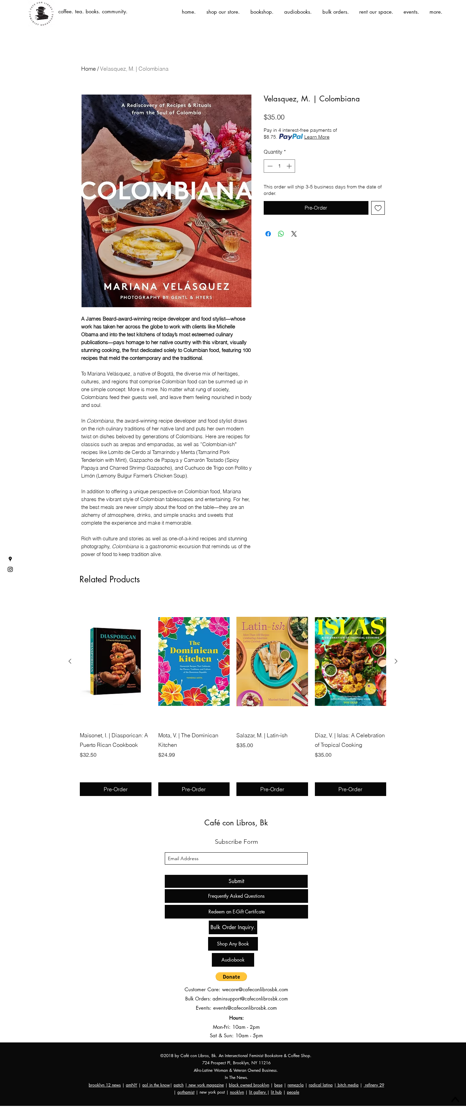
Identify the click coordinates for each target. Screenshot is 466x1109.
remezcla (296, 1085)
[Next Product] (396, 661)
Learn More (317, 137)
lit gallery (258, 1092)
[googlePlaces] (10, 559)
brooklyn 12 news (105, 1085)
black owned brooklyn (249, 1085)
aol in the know (156, 1085)
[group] (233, 697)
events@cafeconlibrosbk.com (245, 1008)
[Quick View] (115, 661)
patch (179, 1085)
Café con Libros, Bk (236, 822)
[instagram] (10, 569)
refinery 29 (374, 1085)
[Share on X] (294, 234)
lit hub (276, 1092)
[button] (231, 976)
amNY (131, 1085)
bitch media (347, 1085)
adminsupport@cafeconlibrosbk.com (250, 998)
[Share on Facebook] (268, 234)
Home (88, 68)
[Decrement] (269, 166)
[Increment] (289, 166)
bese (278, 1085)
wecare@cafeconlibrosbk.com (255, 989)
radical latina (321, 1085)
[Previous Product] (70, 661)
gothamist (185, 1092)
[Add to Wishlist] (378, 208)
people (293, 1092)
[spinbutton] (279, 166)
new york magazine (205, 1085)
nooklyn (237, 1092)
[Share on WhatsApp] (281, 234)
